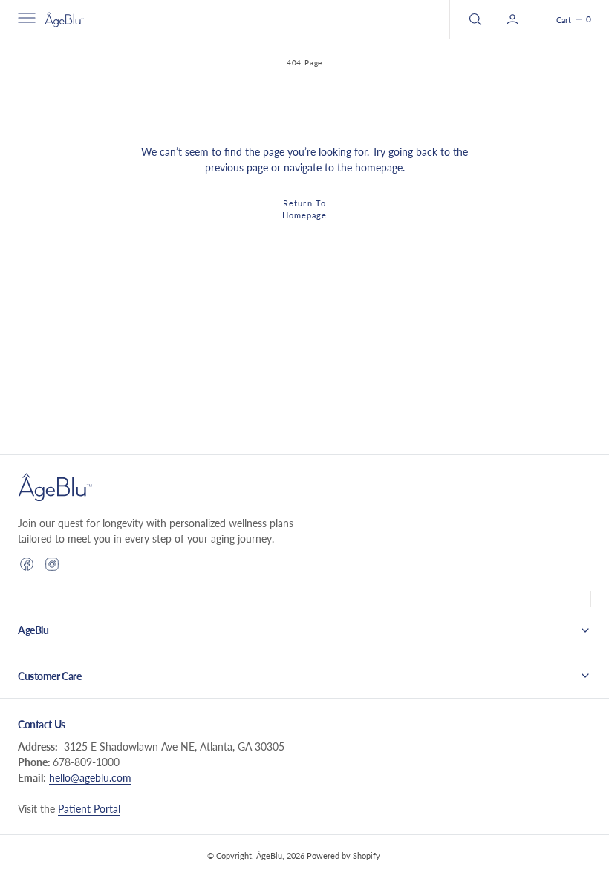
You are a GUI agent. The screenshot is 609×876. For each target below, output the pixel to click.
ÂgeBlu (269, 855)
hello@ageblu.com (90, 777)
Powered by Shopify (343, 855)
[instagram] (52, 564)
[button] (25, 19)
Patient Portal (89, 809)
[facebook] (27, 564)
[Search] (474, 19)
